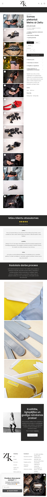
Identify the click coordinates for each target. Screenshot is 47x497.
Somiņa (29, 45)
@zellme (36, 430)
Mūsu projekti (32, 435)
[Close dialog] (44, 475)
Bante (37, 42)
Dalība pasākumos (17, 471)
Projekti (15, 459)
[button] (2, 3)
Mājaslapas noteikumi (26, 465)
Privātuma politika (28, 459)
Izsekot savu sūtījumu (16, 468)
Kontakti (15, 464)
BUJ (14, 456)
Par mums (15, 462)
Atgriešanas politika (28, 456)
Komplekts (30, 42)
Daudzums (29, 48)
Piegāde (33, 28)
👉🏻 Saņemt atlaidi (12, 491)
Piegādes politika (27, 462)
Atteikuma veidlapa (28, 469)
